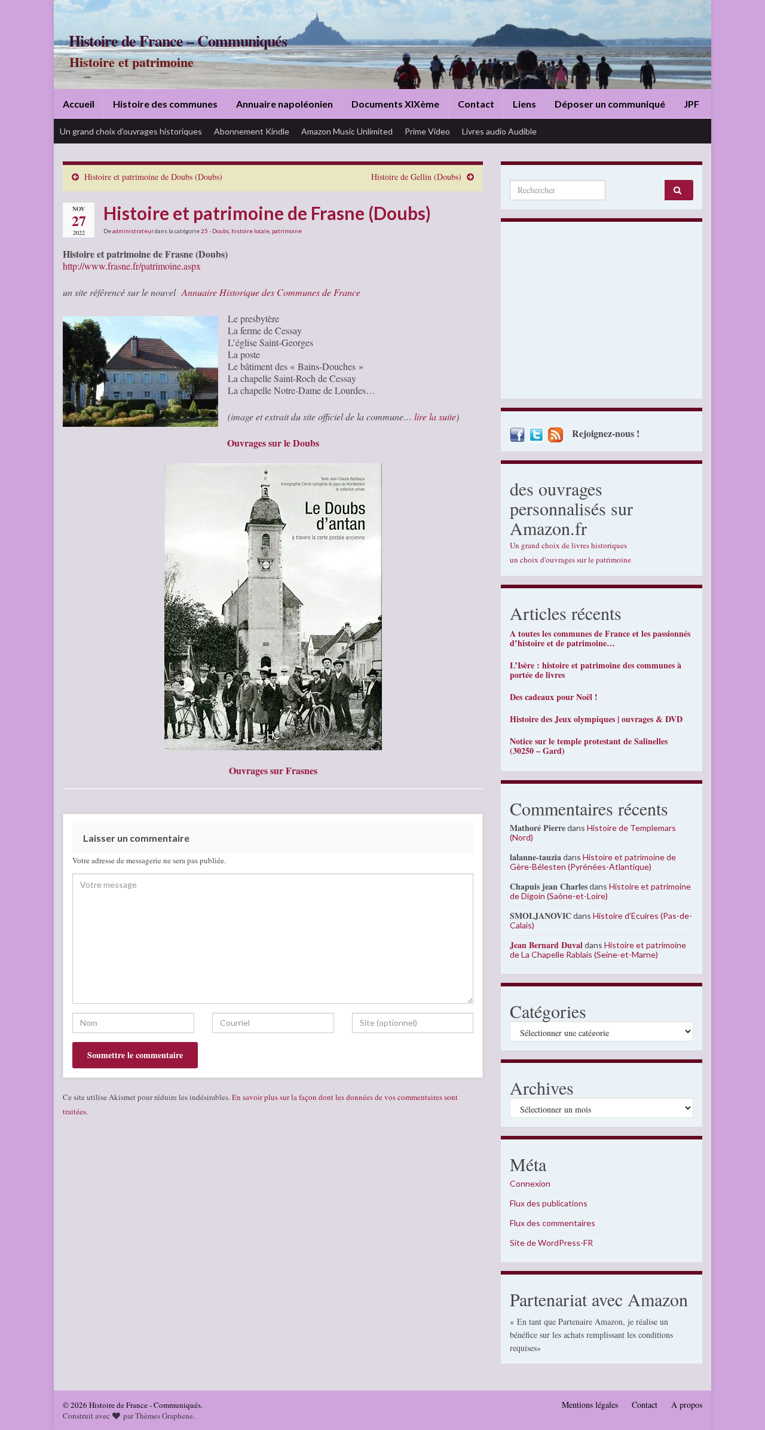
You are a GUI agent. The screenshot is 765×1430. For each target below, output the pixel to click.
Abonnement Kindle (251, 131)
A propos (686, 1404)
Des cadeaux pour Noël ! (554, 696)
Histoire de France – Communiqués (178, 40)
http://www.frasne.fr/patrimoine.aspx (132, 265)
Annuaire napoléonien (284, 103)
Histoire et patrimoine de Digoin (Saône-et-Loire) (600, 891)
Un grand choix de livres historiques (568, 545)
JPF (691, 103)
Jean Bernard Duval (546, 945)
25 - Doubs (215, 230)
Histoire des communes (165, 103)
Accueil (78, 103)
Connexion (530, 1183)
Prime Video (427, 131)
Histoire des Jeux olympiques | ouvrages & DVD (596, 719)
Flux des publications (548, 1203)
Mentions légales (590, 1404)
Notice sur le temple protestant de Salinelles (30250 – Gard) (589, 746)
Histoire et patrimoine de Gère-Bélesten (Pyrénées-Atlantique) (593, 862)
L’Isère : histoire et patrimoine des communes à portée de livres (595, 670)
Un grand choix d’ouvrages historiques (131, 131)
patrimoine (287, 230)
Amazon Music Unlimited (347, 131)
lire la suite (434, 416)
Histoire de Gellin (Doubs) (416, 176)
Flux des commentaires (552, 1223)
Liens (524, 103)
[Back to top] (738, 1403)
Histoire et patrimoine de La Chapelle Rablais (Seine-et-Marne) (598, 950)
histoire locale (250, 230)
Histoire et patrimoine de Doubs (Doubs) (153, 176)
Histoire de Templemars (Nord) (593, 832)
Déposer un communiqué (610, 103)
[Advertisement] (601, 313)
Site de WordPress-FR (551, 1243)
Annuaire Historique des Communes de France (271, 292)
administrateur (133, 230)
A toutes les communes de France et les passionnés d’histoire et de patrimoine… (600, 638)
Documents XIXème (395, 103)
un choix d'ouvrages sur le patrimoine (570, 559)
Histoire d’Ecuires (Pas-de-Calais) (601, 920)
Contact (476, 103)
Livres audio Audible (499, 131)
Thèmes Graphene (164, 1415)
